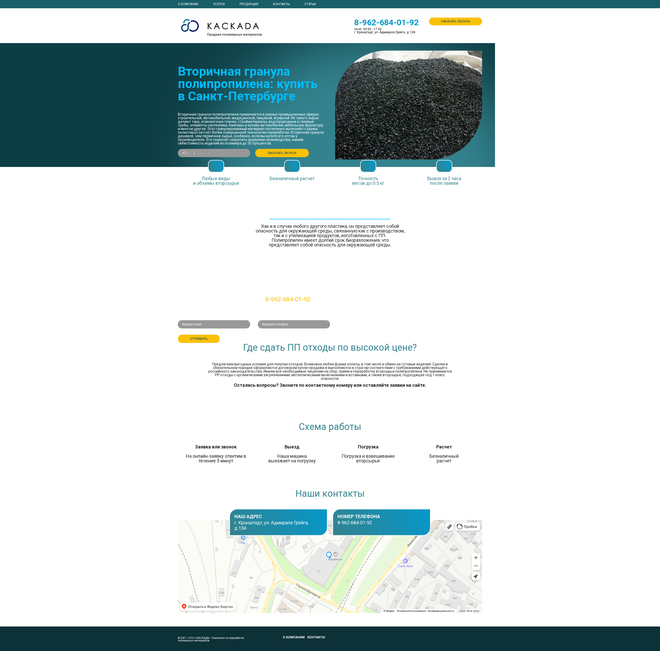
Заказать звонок (455, 21)
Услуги (219, 4)
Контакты (281, 4)
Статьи (310, 4)
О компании (188, 4)
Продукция (249, 4)
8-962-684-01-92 (386, 22)
